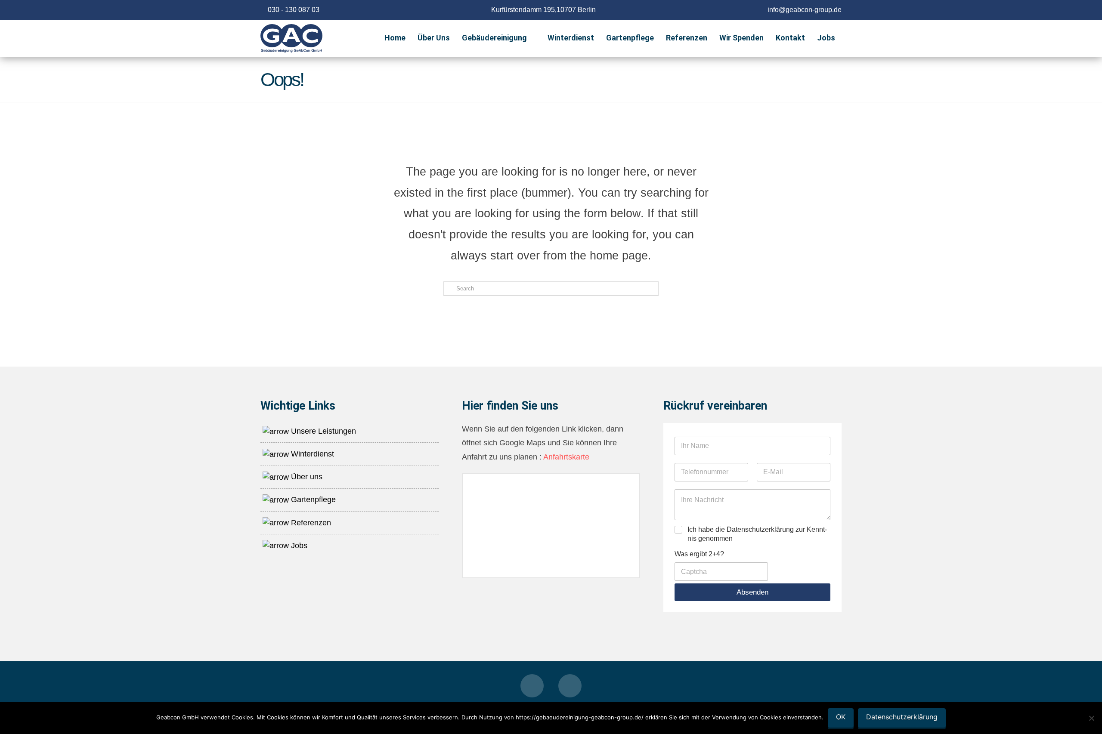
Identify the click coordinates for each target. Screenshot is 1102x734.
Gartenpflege (312, 499)
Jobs (298, 545)
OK (840, 716)
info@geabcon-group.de (805, 9)
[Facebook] (532, 685)
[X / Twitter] (570, 685)
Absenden (752, 592)
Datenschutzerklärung (902, 716)
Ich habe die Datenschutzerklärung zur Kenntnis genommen (757, 534)
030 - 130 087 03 (293, 9)
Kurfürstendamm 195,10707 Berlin (543, 9)
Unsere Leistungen (322, 431)
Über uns (305, 476)
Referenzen (310, 522)
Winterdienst (311, 454)
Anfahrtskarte (565, 457)
